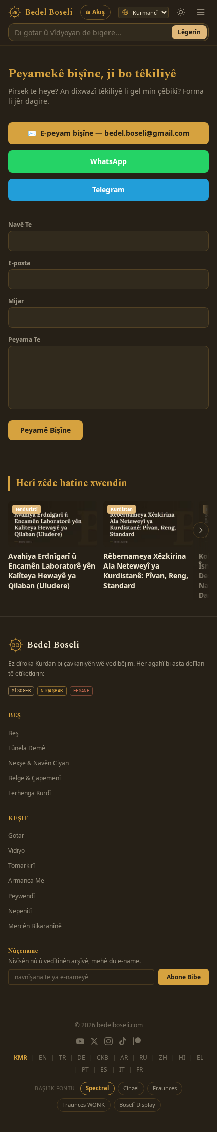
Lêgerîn (189, 32)
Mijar (16, 301)
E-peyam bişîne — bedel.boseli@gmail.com (109, 133)
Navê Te (20, 225)
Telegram (108, 189)
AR (124, 1058)
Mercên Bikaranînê (35, 926)
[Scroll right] (201, 530)
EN (43, 1058)
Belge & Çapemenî (34, 778)
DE (81, 1058)
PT (85, 1070)
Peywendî (21, 896)
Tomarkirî (21, 865)
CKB (102, 1058)
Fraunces (165, 1088)
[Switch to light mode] (181, 12)
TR (62, 1058)
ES (103, 1070)
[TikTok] (123, 1041)
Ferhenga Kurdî (29, 793)
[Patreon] (137, 1041)
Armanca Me (26, 880)
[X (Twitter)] (94, 1041)
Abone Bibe (184, 977)
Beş (13, 733)
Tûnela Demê (26, 748)
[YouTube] (80, 1041)
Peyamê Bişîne (45, 430)
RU (143, 1058)
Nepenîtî (20, 911)
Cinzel (131, 1088)
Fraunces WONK (83, 1104)
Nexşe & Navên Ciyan (38, 763)
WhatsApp (108, 161)
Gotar (16, 835)
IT (122, 1070)
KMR (20, 1058)
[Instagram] (108, 1041)
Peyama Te (24, 340)
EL (200, 1058)
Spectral (97, 1088)
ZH (163, 1058)
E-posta (19, 263)
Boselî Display (137, 1104)
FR (139, 1070)
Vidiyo (16, 850)
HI (182, 1058)
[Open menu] (201, 12)
